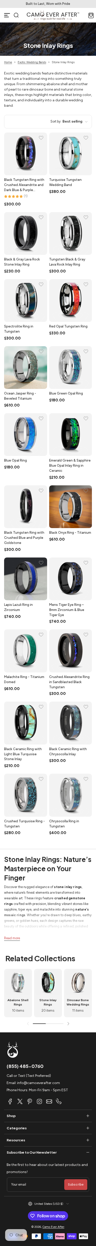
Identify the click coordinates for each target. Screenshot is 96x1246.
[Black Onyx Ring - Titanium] (70, 506)
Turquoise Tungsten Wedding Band (65, 182)
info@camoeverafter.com (38, 1083)
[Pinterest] (30, 1101)
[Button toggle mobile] (7, 15)
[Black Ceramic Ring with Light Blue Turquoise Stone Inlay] (25, 723)
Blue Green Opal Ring (66, 393)
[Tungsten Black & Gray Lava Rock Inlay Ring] (70, 233)
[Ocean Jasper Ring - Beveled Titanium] (25, 367)
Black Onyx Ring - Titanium (70, 532)
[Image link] (18, 993)
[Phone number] (59, 1101)
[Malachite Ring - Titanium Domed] (25, 650)
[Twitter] (20, 1101)
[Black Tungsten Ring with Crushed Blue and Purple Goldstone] (25, 506)
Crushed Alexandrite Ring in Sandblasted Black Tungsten (69, 682)
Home (8, 62)
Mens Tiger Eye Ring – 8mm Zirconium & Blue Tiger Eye (66, 610)
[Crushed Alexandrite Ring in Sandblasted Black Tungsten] (70, 650)
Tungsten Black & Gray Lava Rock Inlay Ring (67, 261)
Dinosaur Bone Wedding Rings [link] (78, 1002)
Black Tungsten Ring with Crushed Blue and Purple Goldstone (24, 537)
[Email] (49, 1101)
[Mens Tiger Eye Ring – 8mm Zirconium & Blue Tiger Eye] (70, 579)
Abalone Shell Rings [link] (17, 1002)
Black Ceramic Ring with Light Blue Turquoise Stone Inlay (23, 754)
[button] (16, 15)
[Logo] (53, 15)
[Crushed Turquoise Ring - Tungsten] (25, 795)
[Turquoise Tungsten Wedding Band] (70, 154)
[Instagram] (39, 1101)
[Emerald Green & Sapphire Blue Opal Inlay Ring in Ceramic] (70, 434)
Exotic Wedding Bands (32, 62)
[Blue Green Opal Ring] (70, 367)
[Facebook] (10, 1101)
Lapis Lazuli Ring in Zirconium (18, 607)
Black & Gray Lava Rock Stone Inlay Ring (22, 261)
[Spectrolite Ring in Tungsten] (25, 300)
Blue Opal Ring (15, 460)
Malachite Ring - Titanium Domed (24, 679)
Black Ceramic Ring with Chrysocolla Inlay (68, 751)
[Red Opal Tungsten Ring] (70, 300)
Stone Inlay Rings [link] (48, 1002)
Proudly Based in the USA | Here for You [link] (31, 4)
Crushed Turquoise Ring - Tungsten (24, 823)
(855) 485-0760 (25, 1066)
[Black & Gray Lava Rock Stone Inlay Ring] (25, 233)
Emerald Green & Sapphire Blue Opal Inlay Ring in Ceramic (70, 465)
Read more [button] (12, 938)
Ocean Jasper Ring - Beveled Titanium (20, 395)
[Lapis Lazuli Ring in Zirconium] (25, 579)
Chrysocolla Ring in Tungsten (64, 823)
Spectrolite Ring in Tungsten (18, 328)
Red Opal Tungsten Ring (68, 326)
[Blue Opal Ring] (25, 434)
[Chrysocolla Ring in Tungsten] (70, 795)
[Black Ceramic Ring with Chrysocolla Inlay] (70, 723)
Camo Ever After (53, 1227)
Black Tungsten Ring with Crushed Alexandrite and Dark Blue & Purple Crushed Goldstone (24, 185)
